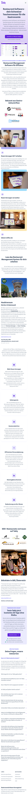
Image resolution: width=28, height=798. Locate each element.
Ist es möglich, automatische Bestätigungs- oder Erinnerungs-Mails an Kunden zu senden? (13, 720)
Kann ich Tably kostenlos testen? (10, 658)
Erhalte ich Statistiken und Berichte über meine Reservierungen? (12, 734)
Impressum (17, 774)
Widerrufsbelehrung (19, 778)
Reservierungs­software (6, 774)
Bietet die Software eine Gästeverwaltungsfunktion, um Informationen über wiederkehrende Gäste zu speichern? (13, 749)
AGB (16, 780)
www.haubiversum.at (6, 336)
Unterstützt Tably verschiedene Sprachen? (13, 708)
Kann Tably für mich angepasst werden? (12, 685)
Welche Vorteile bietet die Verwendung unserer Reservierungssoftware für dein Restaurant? (12, 701)
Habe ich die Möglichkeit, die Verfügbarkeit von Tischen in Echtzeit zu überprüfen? (13, 713)
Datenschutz (18, 776)
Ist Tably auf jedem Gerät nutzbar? (10, 689)
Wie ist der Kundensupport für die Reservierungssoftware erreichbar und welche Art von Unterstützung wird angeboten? (12, 758)
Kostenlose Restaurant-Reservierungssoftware (6, 779)
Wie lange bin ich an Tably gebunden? (11, 674)
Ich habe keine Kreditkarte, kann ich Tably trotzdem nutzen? (12, 679)
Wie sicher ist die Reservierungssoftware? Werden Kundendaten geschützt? (13, 740)
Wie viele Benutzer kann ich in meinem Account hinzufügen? (12, 694)
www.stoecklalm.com (6, 598)
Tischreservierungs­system (7, 776)
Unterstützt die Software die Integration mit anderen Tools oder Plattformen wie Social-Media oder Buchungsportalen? (12, 728)
